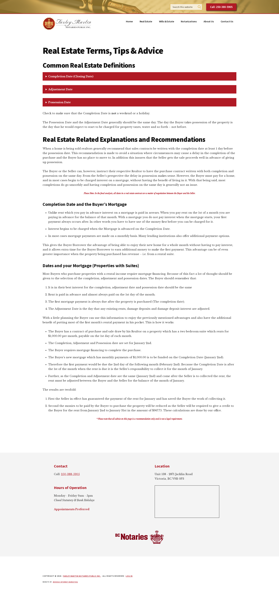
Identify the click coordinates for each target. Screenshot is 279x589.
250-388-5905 (70, 474)
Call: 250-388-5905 (221, 7)
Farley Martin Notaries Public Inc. (82, 576)
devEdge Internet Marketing (65, 582)
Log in (129, 576)
